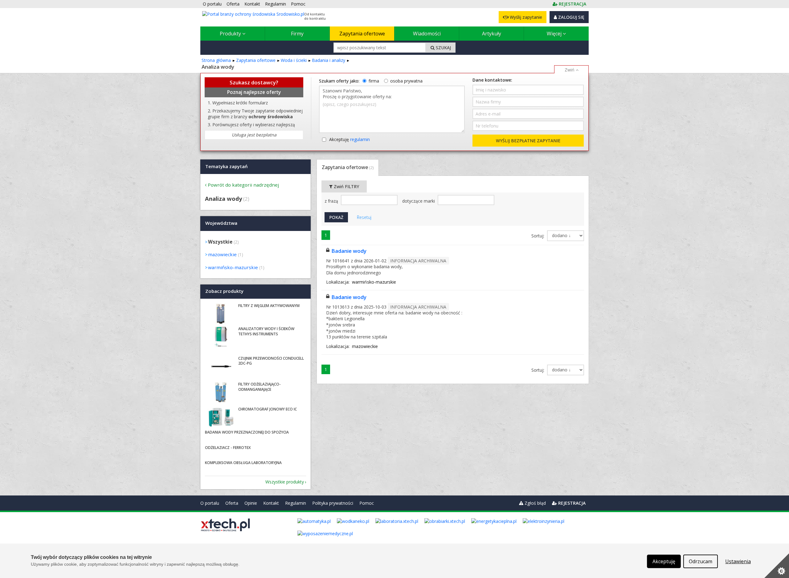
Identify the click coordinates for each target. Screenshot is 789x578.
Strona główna (216, 60)
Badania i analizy (328, 60)
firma (374, 81)
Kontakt (271, 503)
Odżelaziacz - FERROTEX (228, 447)
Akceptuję (349, 139)
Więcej (555, 33)
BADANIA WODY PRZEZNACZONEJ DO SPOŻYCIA (247, 432)
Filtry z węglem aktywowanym (269, 305)
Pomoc (366, 503)
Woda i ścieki (294, 60)
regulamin (360, 139)
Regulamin (295, 503)
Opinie (250, 503)
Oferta (231, 503)
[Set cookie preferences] (776, 565)
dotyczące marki (419, 201)
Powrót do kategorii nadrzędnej (243, 185)
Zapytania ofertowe (362, 33)
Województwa (221, 223)
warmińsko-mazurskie (233, 267)
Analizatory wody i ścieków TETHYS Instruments (266, 331)
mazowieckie (222, 254)
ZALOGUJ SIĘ (570, 17)
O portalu (209, 503)
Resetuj (364, 217)
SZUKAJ (443, 48)
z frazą (332, 201)
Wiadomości (427, 33)
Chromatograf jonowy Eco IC (267, 409)
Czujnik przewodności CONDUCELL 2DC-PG (271, 361)
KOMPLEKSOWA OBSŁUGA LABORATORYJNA (243, 462)
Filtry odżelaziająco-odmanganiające (259, 387)
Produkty (231, 33)
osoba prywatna (406, 81)
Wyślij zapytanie (525, 17)
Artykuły (491, 33)
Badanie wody (348, 250)
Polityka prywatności (332, 503)
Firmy (297, 33)
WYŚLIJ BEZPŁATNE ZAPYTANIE (528, 140)
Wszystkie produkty (284, 482)
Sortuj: (538, 236)
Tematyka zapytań (226, 166)
